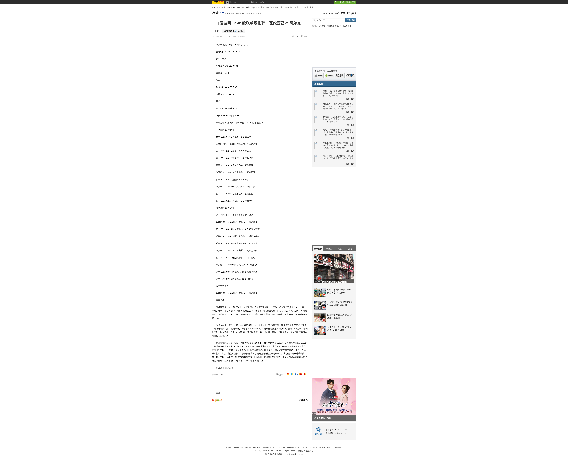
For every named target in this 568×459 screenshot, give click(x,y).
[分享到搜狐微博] (288, 374)
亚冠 (343, 13)
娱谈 (253, 7)
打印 (296, 36)
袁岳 (325, 91)
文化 (228, 7)
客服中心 (273, 448)
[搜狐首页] (218, 2)
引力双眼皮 (346, 26)
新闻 (218, 7)
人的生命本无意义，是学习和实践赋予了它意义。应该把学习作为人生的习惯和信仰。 (338, 119)
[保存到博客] (305, 374)
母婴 (297, 7)
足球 (349, 13)
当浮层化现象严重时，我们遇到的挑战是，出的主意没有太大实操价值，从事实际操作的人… (338, 93)
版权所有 (309, 451)
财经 (258, 7)
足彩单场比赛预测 (254, 13)
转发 (347, 99)
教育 (292, 7)
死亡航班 (321, 26)
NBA (243, 7)
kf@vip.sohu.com (341, 433)
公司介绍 (313, 448)
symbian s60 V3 (340, 75)
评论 (352, 99)
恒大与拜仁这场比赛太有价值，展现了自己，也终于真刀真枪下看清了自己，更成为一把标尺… (338, 106)
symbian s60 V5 (350, 75)
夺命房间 (338, 26)
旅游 (302, 7)
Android (329, 75)
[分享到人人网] (296, 374)
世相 (262, 7)
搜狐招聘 (256, 448)
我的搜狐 (254, 2)
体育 (238, 7)
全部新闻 (330, 448)
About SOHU (303, 448)
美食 (306, 7)
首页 (214, 7)
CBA (331, 13)
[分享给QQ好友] (292, 374)
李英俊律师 (327, 143)
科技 (267, 7)
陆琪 (325, 130)
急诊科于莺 (327, 156)
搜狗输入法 (238, 448)
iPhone (319, 75)
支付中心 (248, 448)
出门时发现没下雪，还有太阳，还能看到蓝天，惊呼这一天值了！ (338, 158)
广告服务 (265, 448)
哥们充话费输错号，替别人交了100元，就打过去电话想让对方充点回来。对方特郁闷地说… (338, 145)
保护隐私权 (291, 448)
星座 (311, 7)
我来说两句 (233, 31)
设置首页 (229, 448)
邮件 (262, 2)
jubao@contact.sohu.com (294, 454)
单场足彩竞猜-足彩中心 (236, 13)
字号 (306, 36)
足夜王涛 (326, 104)
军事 (223, 7)
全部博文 (338, 448)
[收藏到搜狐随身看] (300, 374)
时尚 (282, 7)
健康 (287, 7)
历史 (233, 7)
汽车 (272, 7)
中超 (337, 13)
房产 (277, 7)
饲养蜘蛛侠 (329, 26)
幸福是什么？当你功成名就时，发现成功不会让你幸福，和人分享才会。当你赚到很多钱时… (338, 132)
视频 (248, 7)
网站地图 (321, 448)
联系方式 (282, 448)
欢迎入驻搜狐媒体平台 (347, 2)
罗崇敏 (326, 117)
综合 (354, 13)
